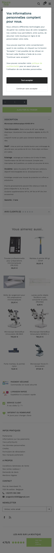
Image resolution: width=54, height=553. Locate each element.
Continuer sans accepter (27, 89)
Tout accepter (27, 80)
